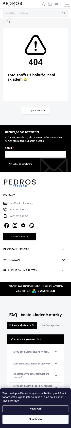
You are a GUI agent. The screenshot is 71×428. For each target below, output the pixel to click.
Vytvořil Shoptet (23, 291)
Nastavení (35, 408)
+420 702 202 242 (19, 216)
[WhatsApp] (31, 225)
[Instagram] (14, 225)
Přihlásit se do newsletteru (20, 164)
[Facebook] (6, 225)
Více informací (10, 400)
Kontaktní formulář (19, 236)
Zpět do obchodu (37, 110)
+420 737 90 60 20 (19, 209)
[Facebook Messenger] (23, 225)
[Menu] (67, 4)
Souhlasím (35, 419)
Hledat (63, 13)
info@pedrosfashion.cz (22, 203)
